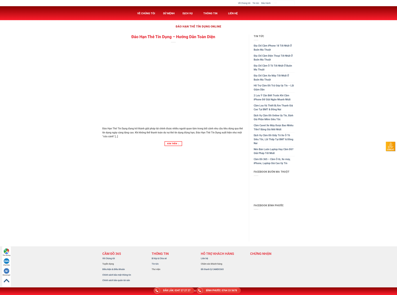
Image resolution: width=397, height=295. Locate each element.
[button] (283, 3)
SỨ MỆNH (169, 13)
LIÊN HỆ (233, 13)
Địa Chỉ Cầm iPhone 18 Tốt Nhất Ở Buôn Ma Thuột (273, 47)
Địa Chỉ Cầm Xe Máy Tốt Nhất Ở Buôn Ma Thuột (271, 77)
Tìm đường (6, 255)
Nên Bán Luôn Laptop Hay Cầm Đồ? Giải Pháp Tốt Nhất (273, 151)
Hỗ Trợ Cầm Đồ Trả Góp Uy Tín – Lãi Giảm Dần (274, 87)
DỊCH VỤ (188, 13)
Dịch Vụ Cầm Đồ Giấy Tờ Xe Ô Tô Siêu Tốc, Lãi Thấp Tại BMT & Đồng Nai (273, 139)
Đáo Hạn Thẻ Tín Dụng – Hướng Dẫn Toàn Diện (173, 36)
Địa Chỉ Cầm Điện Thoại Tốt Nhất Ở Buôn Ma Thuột (273, 57)
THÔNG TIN (210, 13)
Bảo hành (266, 3)
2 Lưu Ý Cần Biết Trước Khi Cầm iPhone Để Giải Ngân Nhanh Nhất (272, 97)
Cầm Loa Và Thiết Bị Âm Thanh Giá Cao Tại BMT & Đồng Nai (273, 107)
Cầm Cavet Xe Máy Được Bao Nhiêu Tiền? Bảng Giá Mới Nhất (273, 127)
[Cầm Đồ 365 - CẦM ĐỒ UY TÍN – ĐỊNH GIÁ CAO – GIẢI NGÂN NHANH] (115, 13)
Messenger (6, 275)
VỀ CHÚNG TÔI (146, 13)
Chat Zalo (6, 265)
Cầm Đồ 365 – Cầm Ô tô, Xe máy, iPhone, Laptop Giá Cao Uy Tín (272, 161)
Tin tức (255, 3)
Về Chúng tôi (244, 3)
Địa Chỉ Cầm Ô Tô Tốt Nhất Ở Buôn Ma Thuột (273, 67)
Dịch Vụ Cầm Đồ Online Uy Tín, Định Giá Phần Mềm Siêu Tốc (273, 117)
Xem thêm (173, 144)
